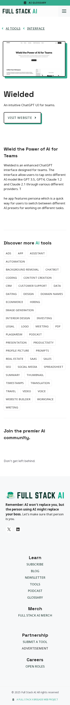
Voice (42, 391)
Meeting (42, 326)
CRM (9, 285)
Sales (47, 359)
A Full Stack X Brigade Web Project (37, 699)
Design (28, 294)
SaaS (33, 359)
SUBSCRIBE (35, 564)
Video (27, 391)
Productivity (43, 342)
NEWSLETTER (35, 577)
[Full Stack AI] (20, 11)
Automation (15, 261)
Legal (10, 326)
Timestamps (15, 383)
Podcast (35, 334)
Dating (11, 294)
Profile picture (17, 350)
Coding (11, 277)
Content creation (38, 277)
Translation (40, 383)
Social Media (27, 367)
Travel (11, 391)
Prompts (42, 350)
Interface (36, 28)
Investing (44, 318)
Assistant (37, 253)
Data (57, 285)
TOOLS (35, 584)
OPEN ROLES (35, 666)
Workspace (45, 399)
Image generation (20, 310)
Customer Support (32, 285)
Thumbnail (35, 375)
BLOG (35, 571)
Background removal (22, 269)
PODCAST (35, 591)
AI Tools (13, 28)
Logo (25, 326)
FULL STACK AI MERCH (35, 615)
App (20, 253)
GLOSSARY (35, 597)
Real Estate (14, 359)
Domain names (52, 294)
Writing (12, 407)
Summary (13, 375)
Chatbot (52, 269)
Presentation (16, 342)
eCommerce (14, 302)
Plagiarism (14, 334)
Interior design (18, 318)
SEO (8, 367)
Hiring (35, 302)
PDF (57, 326)
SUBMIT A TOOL (35, 642)
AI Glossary (37, 2)
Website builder (18, 399)
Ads (8, 253)
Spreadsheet (53, 367)
